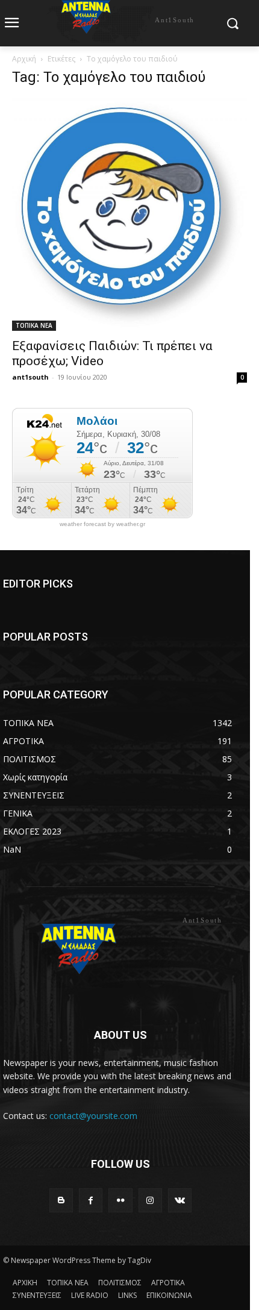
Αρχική (24, 59)
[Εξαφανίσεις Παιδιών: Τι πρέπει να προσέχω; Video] (129, 214)
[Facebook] (90, 1200)
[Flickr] (120, 1200)
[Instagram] (150, 1200)
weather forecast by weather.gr (102, 524)
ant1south (30, 376)
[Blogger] (61, 1200)
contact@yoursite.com (93, 1115)
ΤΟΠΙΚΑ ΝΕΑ (34, 325)
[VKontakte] (180, 1200)
